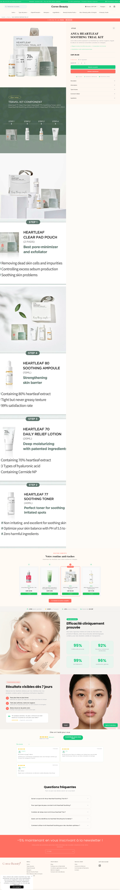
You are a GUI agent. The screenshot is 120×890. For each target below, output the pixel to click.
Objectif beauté (35, 12)
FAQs (76, 864)
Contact (77, 870)
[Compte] (110, 6)
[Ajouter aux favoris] (113, 28)
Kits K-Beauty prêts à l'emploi (88, 12)
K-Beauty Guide (103, 12)
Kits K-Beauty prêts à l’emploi (34, 874)
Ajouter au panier (93, 67)
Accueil (3, 17)
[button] (114, 6)
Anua (8, 17)
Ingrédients (56, 12)
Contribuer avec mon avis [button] (73, 737)
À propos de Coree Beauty (58, 872)
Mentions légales (55, 870)
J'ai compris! (16, 887)
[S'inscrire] (73, 851)
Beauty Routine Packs (69, 12)
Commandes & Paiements (82, 868)
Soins (13, 12)
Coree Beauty (60, 6)
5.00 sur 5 (51, 737)
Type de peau (23, 12)
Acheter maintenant (93, 71)
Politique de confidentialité (58, 866)
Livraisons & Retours (80, 866)
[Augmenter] (84, 63)
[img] (21, 749)
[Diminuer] (78, 63)
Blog (52, 864)
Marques (46, 12)
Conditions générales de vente (59, 868)
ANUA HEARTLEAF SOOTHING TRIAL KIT (20, 17)
